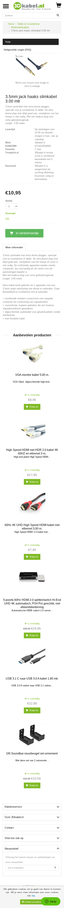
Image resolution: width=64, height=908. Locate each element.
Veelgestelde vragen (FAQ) (17, 49)
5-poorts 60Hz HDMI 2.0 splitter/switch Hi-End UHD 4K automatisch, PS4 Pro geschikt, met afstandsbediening (32, 603)
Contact (9, 827)
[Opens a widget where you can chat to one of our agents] (50, 901)
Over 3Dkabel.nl (14, 817)
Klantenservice (13, 806)
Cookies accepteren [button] (33, 902)
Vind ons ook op (14, 838)
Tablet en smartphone (28, 24)
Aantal (8, 200)
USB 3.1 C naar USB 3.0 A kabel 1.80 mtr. (32, 678)
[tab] (32, 807)
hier (33, 895)
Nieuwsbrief (11, 848)
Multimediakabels (20, 27)
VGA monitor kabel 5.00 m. (32, 374)
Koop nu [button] (33, 406)
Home (11, 24)
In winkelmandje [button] (27, 233)
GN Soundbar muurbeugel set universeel (32, 753)
